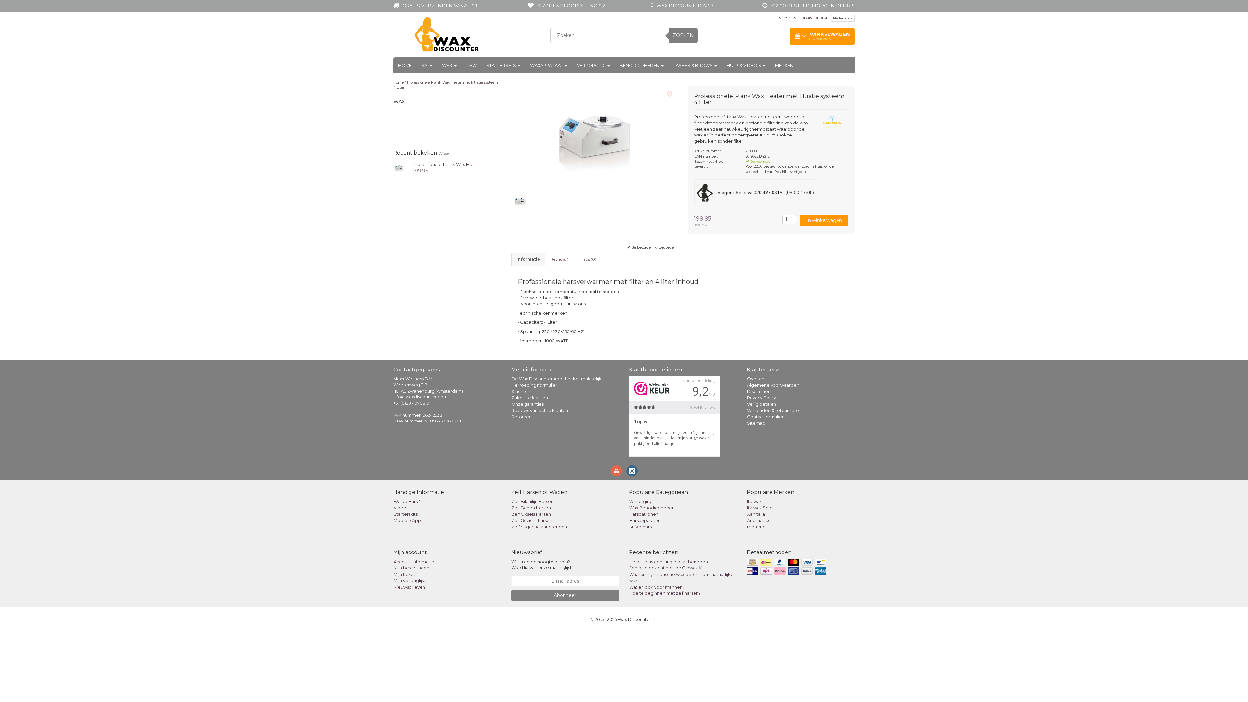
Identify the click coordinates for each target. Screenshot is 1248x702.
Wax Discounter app (684, 6)
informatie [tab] (528, 259)
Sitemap (756, 423)
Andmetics (758, 520)
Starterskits (406, 514)
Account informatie (414, 561)
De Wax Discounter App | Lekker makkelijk (557, 378)
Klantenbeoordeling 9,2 (571, 6)
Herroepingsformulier (534, 385)
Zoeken (683, 35)
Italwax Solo (760, 507)
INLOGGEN (787, 18)
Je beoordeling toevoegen (653, 247)
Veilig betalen (761, 404)
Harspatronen (643, 514)
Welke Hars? (407, 501)
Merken (784, 65)
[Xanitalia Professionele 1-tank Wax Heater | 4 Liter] (399, 167)
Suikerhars (640, 526)
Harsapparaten (645, 520)
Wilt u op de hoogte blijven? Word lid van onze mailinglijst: (542, 564)
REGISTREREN (814, 18)
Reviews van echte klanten (540, 410)
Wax (447, 65)
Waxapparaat (547, 65)
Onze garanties (528, 404)
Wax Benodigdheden (652, 507)
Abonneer (565, 595)
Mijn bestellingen (411, 567)
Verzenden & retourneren (774, 410)
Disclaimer (758, 391)
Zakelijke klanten (530, 397)
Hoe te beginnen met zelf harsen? (665, 593)
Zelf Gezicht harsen (532, 520)
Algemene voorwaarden (773, 385)
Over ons (756, 378)
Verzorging (592, 65)
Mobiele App (407, 520)
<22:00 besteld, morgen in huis (813, 6)
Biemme (756, 526)
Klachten (521, 391)
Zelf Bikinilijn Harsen (532, 501)
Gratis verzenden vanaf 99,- (441, 6)
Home (405, 65)
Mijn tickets (405, 574)
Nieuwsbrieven (409, 587)
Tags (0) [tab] (588, 259)
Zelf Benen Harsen (531, 507)
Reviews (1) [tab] (561, 259)
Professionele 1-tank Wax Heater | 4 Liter (455, 164)
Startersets (502, 65)
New (471, 65)
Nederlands (843, 18)
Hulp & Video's (744, 65)
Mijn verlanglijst (409, 580)
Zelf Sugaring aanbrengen (539, 526)
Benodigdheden (640, 65)
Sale (427, 65)
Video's (401, 507)
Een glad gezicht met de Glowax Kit (666, 567)
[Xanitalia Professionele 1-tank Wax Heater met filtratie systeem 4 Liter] (594, 136)
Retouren (522, 416)
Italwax (754, 501)
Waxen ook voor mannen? (656, 587)
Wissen (444, 153)
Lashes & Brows (693, 65)
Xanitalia (756, 514)
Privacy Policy (761, 397)
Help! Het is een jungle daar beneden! (669, 561)
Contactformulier (765, 416)
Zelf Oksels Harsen (531, 514)
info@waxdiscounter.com (420, 396)
